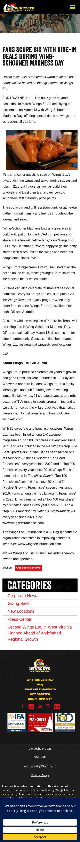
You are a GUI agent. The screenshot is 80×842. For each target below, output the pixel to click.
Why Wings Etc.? (40, 679)
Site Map (40, 756)
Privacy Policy (40, 775)
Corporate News (28, 567)
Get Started (40, 694)
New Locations (21, 611)
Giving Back (18, 603)
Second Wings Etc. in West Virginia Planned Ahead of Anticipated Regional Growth (40, 633)
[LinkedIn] (57, 706)
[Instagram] (48, 707)
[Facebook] (22, 707)
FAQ (40, 684)
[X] (31, 706)
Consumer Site (40, 699)
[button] (72, 7)
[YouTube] (40, 707)
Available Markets (40, 689)
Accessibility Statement (40, 766)
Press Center (20, 619)
